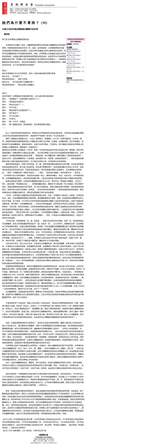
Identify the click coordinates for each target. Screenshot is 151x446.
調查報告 (76, 44)
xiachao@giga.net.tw (36, 443)
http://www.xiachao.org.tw (50, 443)
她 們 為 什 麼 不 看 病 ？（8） (76, 71)
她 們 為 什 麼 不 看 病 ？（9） (76, 67)
